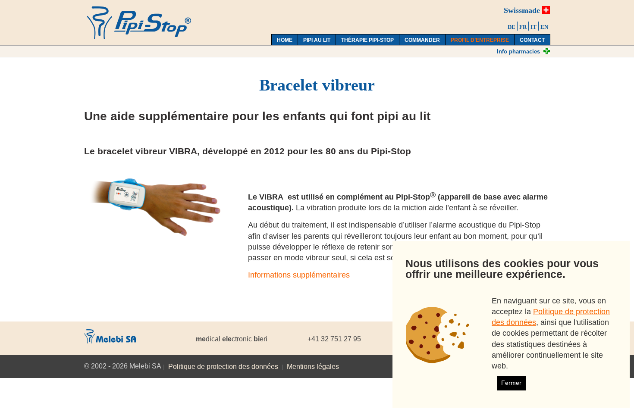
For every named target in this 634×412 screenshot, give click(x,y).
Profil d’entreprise (480, 40)
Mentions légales (313, 366)
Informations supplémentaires (299, 275)
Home (284, 40)
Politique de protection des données (223, 366)
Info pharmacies (518, 51)
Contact (532, 40)
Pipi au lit (316, 40)
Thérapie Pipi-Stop (367, 40)
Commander (422, 40)
